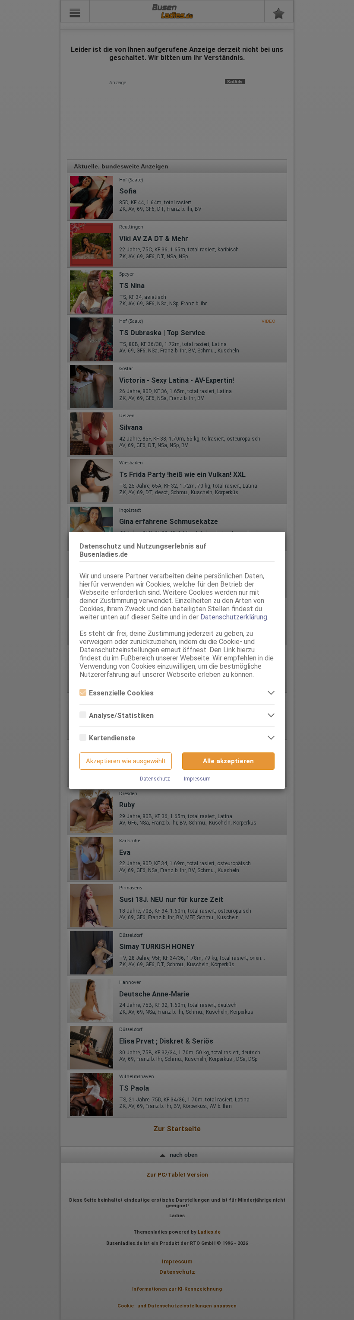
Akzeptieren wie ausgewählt (126, 761)
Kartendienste (112, 738)
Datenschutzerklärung (233, 617)
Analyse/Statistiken (121, 715)
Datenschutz (155, 779)
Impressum (197, 779)
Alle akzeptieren (228, 761)
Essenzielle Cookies (121, 693)
